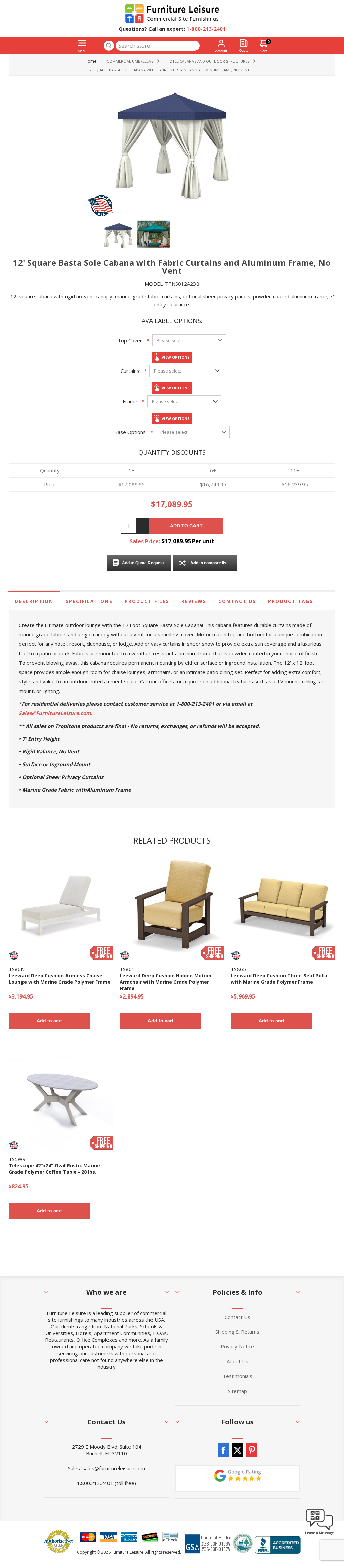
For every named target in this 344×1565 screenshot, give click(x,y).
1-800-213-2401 (206, 28)
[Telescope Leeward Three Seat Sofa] (283, 908)
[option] (119, 236)
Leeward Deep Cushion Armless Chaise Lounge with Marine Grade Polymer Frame (60, 978)
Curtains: (130, 370)
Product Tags (290, 601)
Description (34, 601)
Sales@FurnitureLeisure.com (55, 713)
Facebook (223, 1450)
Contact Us (237, 601)
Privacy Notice (237, 1346)
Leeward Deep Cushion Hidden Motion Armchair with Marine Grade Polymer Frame (165, 981)
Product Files (147, 601)
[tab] (34, 601)
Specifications (89, 601)
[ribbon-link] (101, 953)
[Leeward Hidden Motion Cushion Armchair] (172, 908)
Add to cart (186, 526)
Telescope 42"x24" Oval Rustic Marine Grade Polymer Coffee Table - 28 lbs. (54, 1168)
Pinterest (251, 1450)
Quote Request (243, 46)
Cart (268, 41)
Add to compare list (209, 563)
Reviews (193, 601)
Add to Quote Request (143, 563)
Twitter (237, 1450)
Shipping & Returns (237, 1331)
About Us (237, 1361)
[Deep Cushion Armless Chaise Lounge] (61, 908)
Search (109, 46)
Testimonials (237, 1376)
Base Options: (130, 432)
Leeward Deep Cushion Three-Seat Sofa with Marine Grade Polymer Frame (279, 978)
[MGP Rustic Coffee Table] (61, 1098)
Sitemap (237, 1390)
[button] (319, 1534)
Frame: (130, 401)
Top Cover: (130, 340)
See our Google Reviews (237, 1478)
